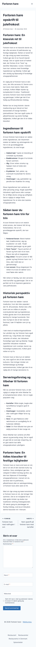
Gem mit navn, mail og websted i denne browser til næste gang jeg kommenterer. (19, 601)
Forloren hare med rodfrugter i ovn (8, 523)
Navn (6, 575)
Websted (7, 594)
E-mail (7, 584)
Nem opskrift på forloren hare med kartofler (27, 523)
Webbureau (27, 622)
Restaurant (12, 635)
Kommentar (8, 544)
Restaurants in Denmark (18, 639)
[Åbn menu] (32, 3)
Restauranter (23, 635)
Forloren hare (9, 29)
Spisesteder (18, 642)
